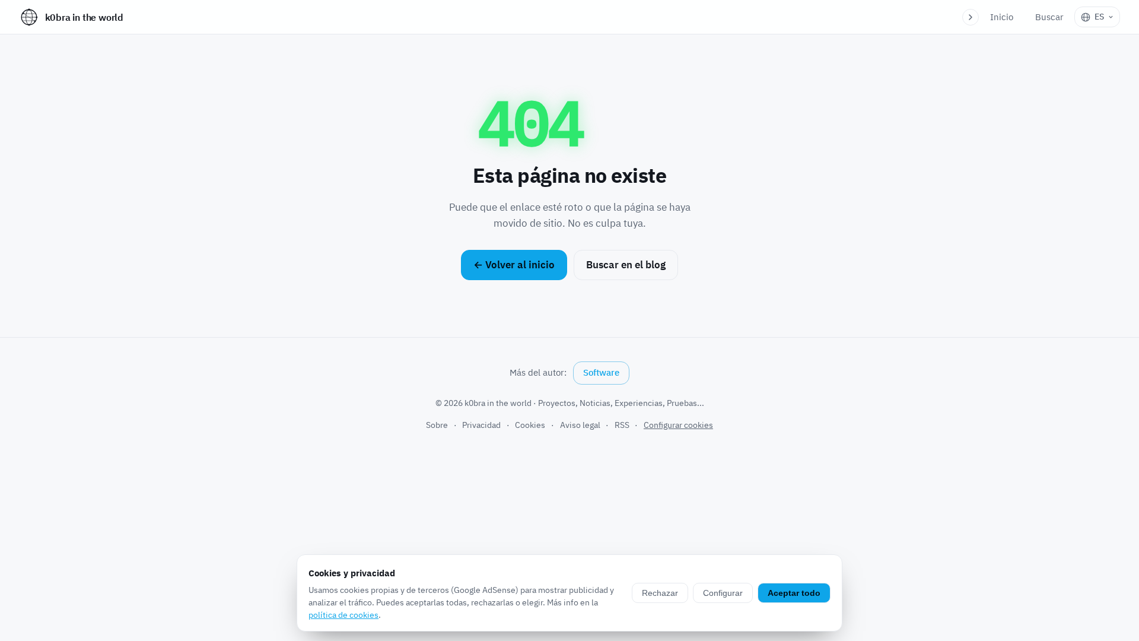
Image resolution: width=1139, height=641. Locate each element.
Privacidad (481, 425)
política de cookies (343, 615)
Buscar (1049, 17)
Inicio (1001, 17)
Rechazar (660, 593)
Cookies (530, 425)
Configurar (723, 593)
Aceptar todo (794, 593)
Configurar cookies (678, 425)
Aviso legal (580, 425)
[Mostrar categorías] (970, 17)
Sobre (437, 425)
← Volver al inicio (514, 264)
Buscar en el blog (626, 264)
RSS (622, 425)
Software (601, 372)
